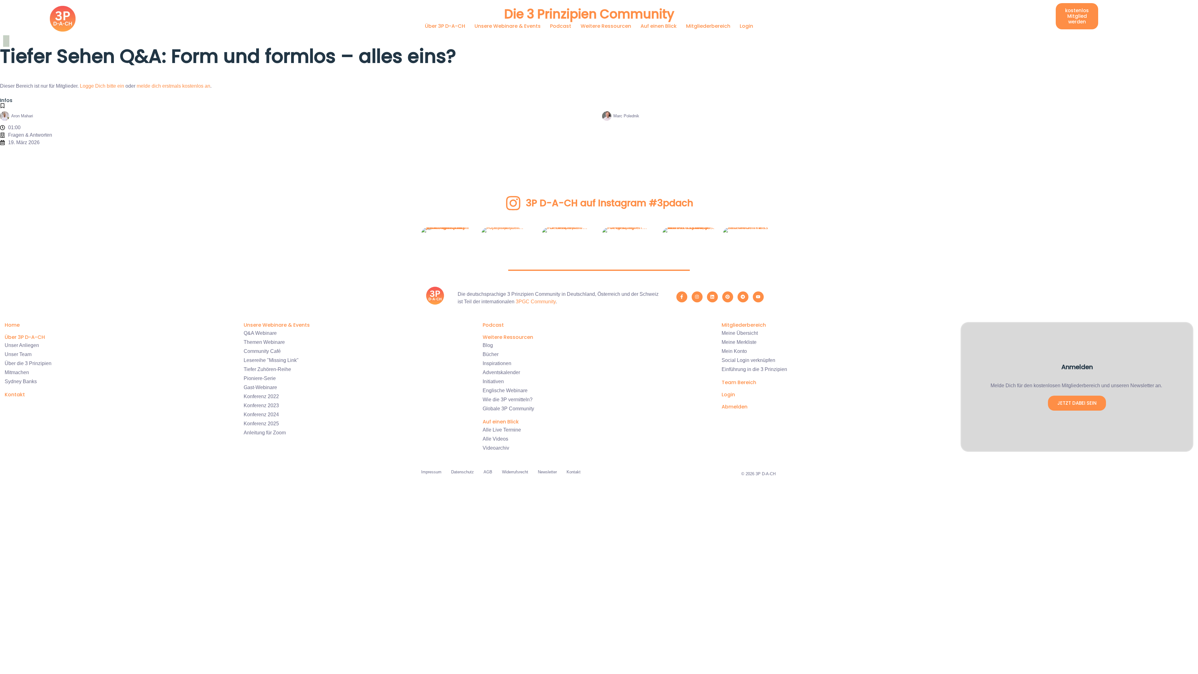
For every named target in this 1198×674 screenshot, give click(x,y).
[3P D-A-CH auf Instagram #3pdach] (513, 203)
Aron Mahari (22, 116)
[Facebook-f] (681, 296)
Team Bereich (739, 382)
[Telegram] (743, 296)
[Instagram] (697, 296)
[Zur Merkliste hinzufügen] (2, 105)
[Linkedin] (712, 296)
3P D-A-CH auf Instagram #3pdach (609, 203)
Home (12, 325)
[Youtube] (758, 296)
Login (746, 26)
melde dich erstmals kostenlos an (173, 86)
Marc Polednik (626, 116)
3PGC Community (536, 301)
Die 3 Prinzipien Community (589, 14)
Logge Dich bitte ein (102, 86)
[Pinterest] (727, 296)
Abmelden (735, 406)
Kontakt (15, 394)
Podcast (560, 26)
